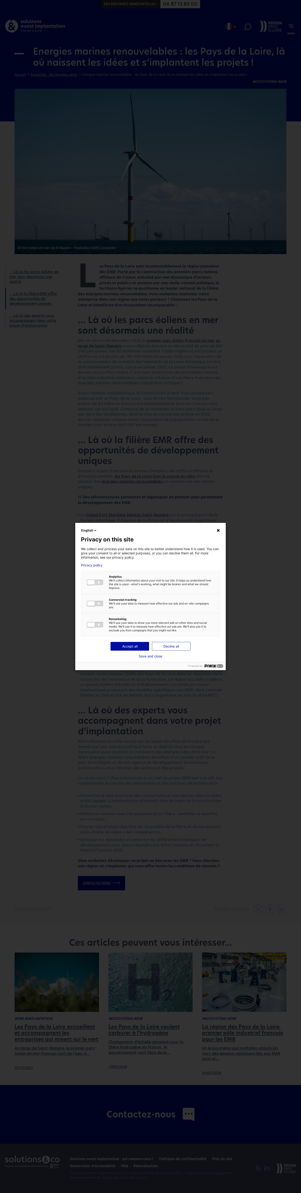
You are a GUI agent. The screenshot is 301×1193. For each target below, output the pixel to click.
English (87, 530)
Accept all (130, 646)
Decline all (171, 646)
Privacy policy (92, 565)
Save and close (150, 656)
